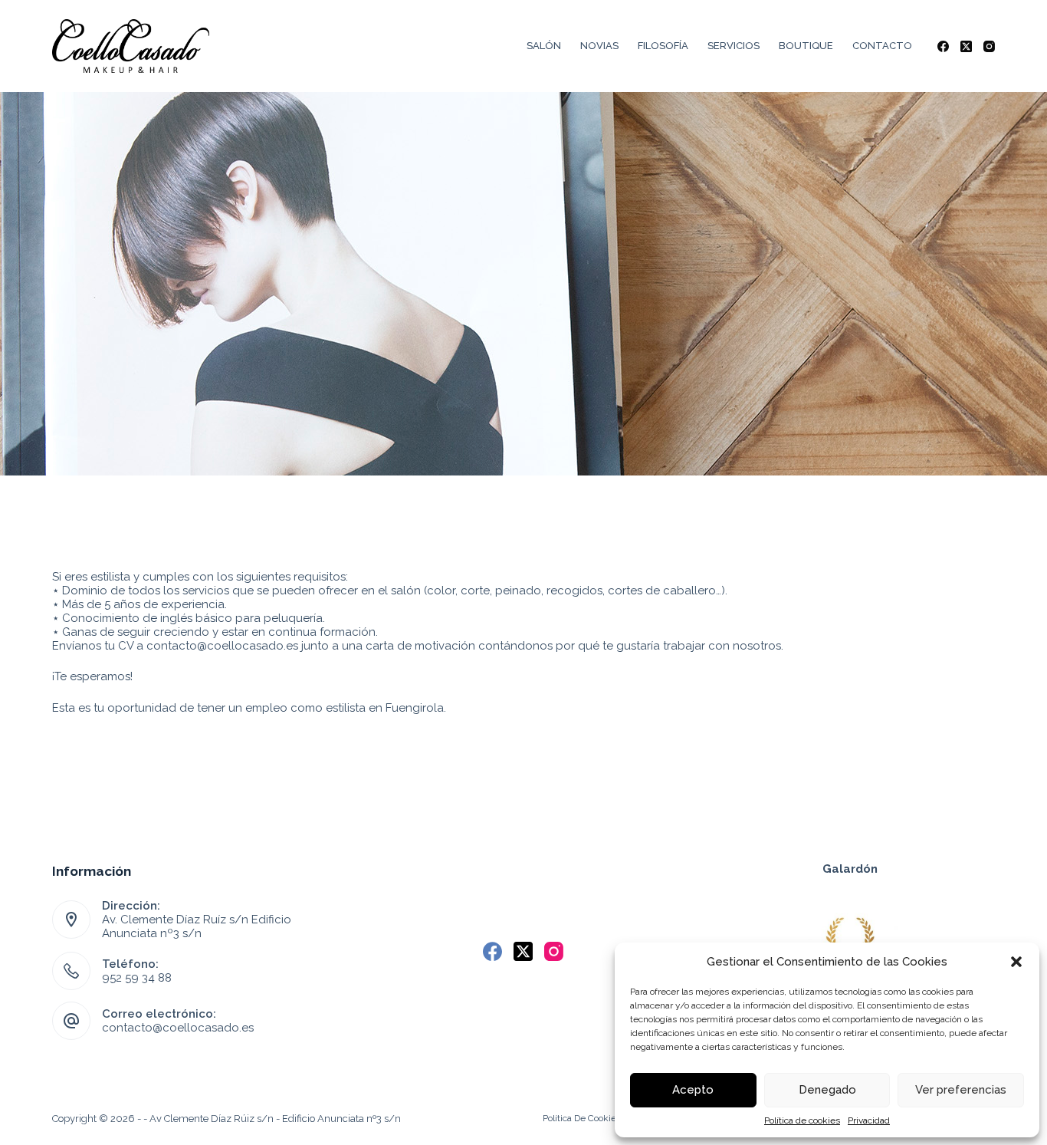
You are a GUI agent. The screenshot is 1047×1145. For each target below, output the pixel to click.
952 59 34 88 (137, 978)
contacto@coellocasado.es (178, 1028)
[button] (1016, 961)
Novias (599, 45)
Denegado (827, 1090)
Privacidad (869, 1120)
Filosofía (663, 45)
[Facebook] (943, 46)
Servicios (733, 45)
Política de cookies (802, 1120)
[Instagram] (989, 46)
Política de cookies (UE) (591, 1118)
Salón (544, 45)
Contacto (882, 45)
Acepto (693, 1090)
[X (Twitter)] (966, 46)
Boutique (806, 45)
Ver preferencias (960, 1090)
